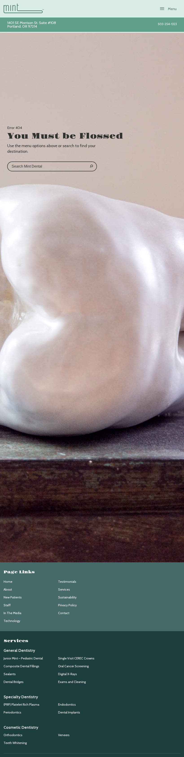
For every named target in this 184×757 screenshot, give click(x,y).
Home (8, 582)
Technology (12, 621)
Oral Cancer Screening (73, 666)
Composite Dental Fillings (21, 666)
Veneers (64, 735)
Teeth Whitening (15, 743)
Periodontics (12, 712)
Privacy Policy (67, 605)
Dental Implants (69, 712)
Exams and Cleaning (72, 682)
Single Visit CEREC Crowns (76, 658)
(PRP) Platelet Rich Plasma (21, 704)
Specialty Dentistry (21, 696)
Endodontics (67, 704)
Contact (63, 613)
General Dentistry (19, 650)
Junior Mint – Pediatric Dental (23, 658)
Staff (7, 605)
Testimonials (67, 582)
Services (64, 589)
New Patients (13, 597)
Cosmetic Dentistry (21, 727)
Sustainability (67, 597)
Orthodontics (13, 735)
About (8, 589)
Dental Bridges (14, 682)
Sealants (10, 674)
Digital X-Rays (67, 674)
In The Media (12, 613)
